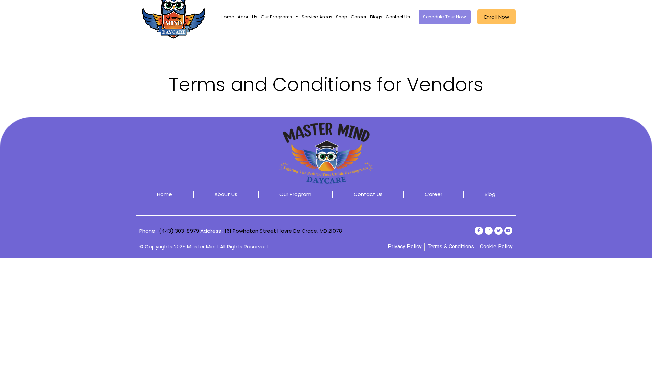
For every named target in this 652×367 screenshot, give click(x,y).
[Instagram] (489, 231)
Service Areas (317, 17)
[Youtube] (508, 231)
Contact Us (398, 17)
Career (359, 17)
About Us (247, 17)
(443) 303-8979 (179, 230)
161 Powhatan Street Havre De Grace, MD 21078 (283, 230)
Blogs (376, 17)
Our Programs (276, 17)
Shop (341, 17)
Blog (490, 194)
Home (227, 17)
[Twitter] (498, 231)
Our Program (295, 194)
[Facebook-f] (479, 231)
